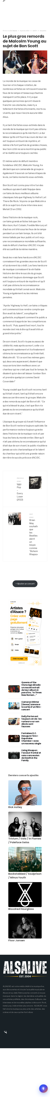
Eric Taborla (13, 30)
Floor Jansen (16, 940)
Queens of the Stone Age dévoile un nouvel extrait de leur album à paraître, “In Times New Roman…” (31, 688)
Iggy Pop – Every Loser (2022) (20, 489)
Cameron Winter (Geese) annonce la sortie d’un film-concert (31, 705)
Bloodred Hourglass (21, 909)
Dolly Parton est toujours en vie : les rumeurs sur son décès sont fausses (31, 721)
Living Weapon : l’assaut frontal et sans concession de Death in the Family (31, 755)
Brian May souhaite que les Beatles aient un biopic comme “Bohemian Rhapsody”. (33, 534)
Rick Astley (15, 807)
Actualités (43, 30)
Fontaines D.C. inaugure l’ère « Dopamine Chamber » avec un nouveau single (31, 738)
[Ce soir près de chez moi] (43, 1088)
